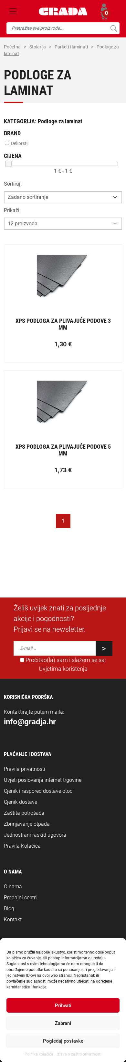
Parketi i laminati (71, 46)
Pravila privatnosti (24, 769)
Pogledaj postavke (63, 1041)
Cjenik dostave (20, 802)
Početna (12, 46)
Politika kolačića (39, 1054)
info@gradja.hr (30, 721)
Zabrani (63, 1023)
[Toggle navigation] (13, 11)
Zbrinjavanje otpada (27, 824)
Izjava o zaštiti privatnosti (79, 1054)
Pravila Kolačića (22, 846)
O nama (13, 886)
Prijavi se (104, 7)
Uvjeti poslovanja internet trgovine (42, 780)
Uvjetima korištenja (63, 669)
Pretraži (114, 28)
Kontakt (13, 919)
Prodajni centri (20, 897)
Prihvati (63, 1005)
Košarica (104, 15)
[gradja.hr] (63, 11)
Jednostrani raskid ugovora (35, 835)
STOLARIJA (37, 46)
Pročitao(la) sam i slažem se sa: (65, 664)
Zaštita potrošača (24, 813)
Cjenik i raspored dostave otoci (39, 791)
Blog (9, 908)
